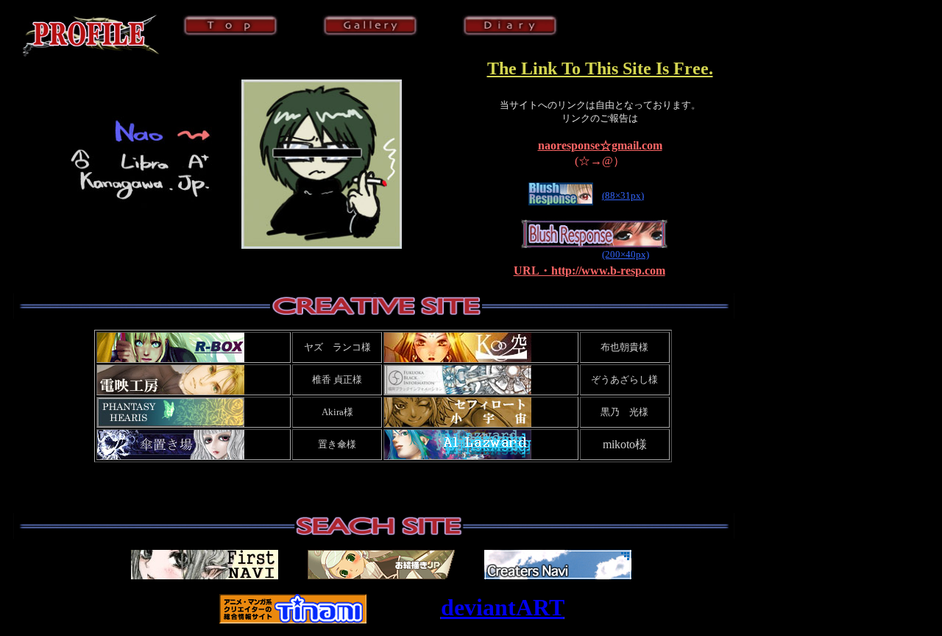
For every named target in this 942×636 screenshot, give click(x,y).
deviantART (502, 607)
